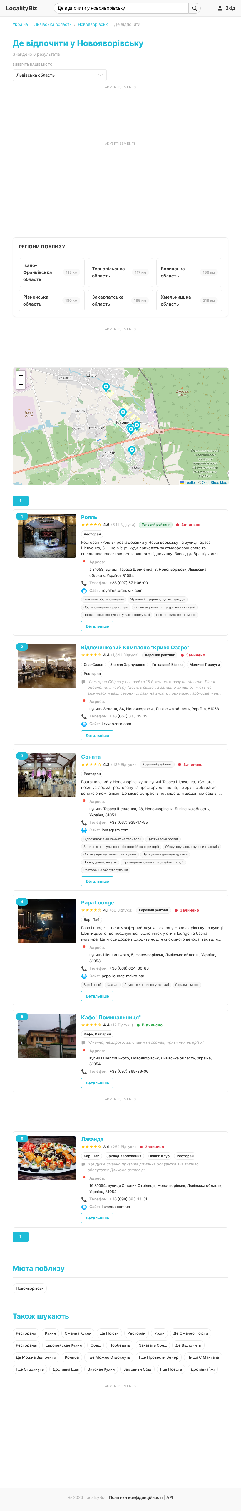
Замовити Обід (137, 1369)
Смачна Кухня (78, 1333)
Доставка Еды (66, 1369)
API (169, 1497)
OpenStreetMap (214, 482)
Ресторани (26, 1333)
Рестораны (26, 1345)
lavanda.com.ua (116, 1206)
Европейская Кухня (64, 1345)
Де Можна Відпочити (36, 1357)
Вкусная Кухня (101, 1369)
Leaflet (190, 482)
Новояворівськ (93, 24)
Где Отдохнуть (30, 1369)
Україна (20, 24)
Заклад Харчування (127, 664)
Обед (96, 1345)
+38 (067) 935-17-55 (128, 822)
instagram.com (115, 830)
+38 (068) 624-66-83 (129, 968)
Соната (91, 757)
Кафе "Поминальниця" (111, 1017)
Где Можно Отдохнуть (109, 1357)
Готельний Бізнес (167, 664)
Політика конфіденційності (136, 1497)
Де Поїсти (109, 1333)
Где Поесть (171, 1369)
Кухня (50, 1333)
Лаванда (92, 1139)
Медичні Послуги (205, 664)
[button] (124, 414)
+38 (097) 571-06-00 (128, 582)
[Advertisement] (120, 103)
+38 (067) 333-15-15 (128, 716)
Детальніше (97, 626)
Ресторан (92, 534)
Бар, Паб (91, 919)
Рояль (89, 517)
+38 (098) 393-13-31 (128, 1199)
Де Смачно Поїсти (190, 1333)
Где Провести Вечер (158, 1357)
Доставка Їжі (203, 1369)
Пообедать (119, 1345)
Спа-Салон (93, 664)
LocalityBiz (21, 8)
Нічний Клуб (159, 1156)
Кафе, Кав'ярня (97, 1034)
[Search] (194, 8)
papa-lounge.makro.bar (123, 975)
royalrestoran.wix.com (122, 590)
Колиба (72, 1357)
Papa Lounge (97, 902)
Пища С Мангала (203, 1357)
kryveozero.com (116, 723)
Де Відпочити (188, 1345)
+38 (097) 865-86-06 (128, 1071)
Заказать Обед (153, 1345)
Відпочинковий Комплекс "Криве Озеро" (135, 647)
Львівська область (53, 24)
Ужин (159, 1333)
